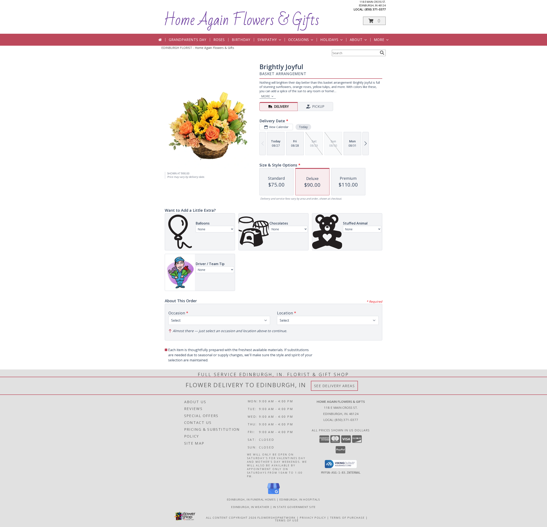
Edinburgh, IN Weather (250, 507)
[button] (374, 21)
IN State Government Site (294, 507)
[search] (382, 52)
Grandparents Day (187, 39)
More (379, 39)
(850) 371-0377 (375, 9)
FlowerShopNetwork (276, 518)
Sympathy (267, 39)
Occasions (298, 39)
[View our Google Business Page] (273, 494)
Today (303, 127)
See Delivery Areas (334, 385)
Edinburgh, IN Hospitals (299, 499)
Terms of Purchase (347, 518)
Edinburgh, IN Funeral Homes (251, 499)
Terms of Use (287, 520)
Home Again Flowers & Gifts (241, 20)
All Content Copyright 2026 (231, 518)
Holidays (329, 39)
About (356, 39)
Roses (219, 39)
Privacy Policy (313, 518)
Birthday (241, 39)
